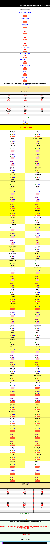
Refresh (25, 15)
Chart (14, 132)
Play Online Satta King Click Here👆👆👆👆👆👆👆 (25, 122)
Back (1, 543)
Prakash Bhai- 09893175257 (25, 89)
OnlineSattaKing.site (26, 119)
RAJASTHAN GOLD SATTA (25, 523)
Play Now (12, 136)
